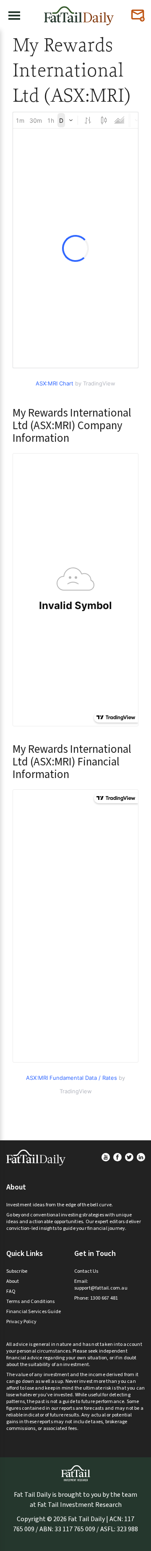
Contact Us (86, 1271)
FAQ (11, 1291)
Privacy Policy (21, 1321)
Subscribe (17, 1271)
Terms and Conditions (30, 1301)
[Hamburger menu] (14, 15)
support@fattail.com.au (101, 1288)
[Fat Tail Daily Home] (79, 12)
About (12, 1281)
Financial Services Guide (33, 1311)
